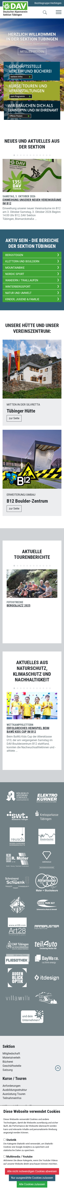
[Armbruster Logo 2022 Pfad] (47, 926)
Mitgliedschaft (11, 1053)
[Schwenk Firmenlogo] (17, 882)
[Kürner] (47, 797)
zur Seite (14, 418)
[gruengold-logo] (46, 859)
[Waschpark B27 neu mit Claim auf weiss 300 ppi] (47, 904)
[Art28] (17, 926)
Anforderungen (11, 1085)
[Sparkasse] (47, 815)
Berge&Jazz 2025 (18, 605)
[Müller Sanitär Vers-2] (17, 859)
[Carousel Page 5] (27, 155)
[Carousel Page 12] (50, 155)
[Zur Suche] (45, 13)
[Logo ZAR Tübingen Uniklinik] (17, 944)
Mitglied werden (32, 51)
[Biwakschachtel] (46, 836)
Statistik (11, 1140)
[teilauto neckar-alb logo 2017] (47, 944)
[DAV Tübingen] (15, 8)
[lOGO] (17, 977)
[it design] (47, 977)
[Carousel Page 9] (40, 155)
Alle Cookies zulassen (32, 1184)
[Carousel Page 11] (46, 155)
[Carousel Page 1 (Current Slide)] (14, 155)
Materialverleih (11, 1057)
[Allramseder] (47, 882)
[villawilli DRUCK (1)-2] (17, 997)
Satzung (8, 1070)
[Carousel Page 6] (30, 155)
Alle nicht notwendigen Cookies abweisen (32, 1171)
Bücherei (8, 1061)
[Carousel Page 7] (33, 155)
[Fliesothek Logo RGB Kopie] (17, 958)
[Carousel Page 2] (17, 155)
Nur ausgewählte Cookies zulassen (32, 1177)
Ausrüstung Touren (14, 1094)
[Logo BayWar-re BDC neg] (47, 958)
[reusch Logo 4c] (17, 836)
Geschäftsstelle (12, 1065)
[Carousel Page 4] (24, 155)
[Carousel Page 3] (21, 155)
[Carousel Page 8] (37, 155)
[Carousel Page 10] (43, 155)
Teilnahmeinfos (12, 1098)
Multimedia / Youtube (19, 1156)
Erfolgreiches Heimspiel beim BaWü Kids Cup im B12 (28, 729)
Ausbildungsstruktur (15, 1089)
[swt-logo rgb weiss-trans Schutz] (17, 815)
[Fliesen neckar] (17, 904)
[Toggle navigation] (58, 12)
